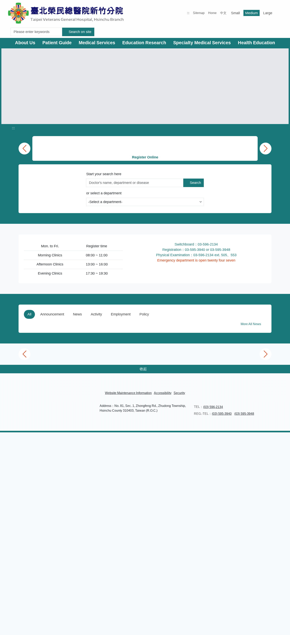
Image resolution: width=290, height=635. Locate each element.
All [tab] (29, 315)
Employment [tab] (121, 315)
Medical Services (97, 42)
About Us (25, 42)
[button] (283, 628)
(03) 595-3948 (244, 612)
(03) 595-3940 (222, 612)
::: (186, 13)
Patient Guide (57, 42)
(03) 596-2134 (213, 606)
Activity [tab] (96, 315)
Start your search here (103, 174)
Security (179, 592)
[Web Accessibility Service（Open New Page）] (155, 624)
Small (233, 13)
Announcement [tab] (52, 315)
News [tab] (77, 315)
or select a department (104, 194)
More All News (251, 324)
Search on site (80, 32)
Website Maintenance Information (128, 592)
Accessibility (162, 592)
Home (211, 13)
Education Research (144, 42)
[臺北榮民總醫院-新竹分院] (66, 13)
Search (195, 183)
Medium (250, 13)
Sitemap (197, 13)
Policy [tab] (144, 315)
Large (266, 13)
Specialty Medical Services (202, 42)
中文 (222, 13)
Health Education (256, 42)
